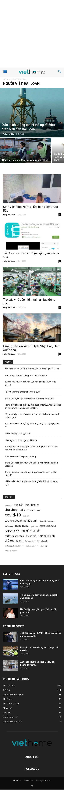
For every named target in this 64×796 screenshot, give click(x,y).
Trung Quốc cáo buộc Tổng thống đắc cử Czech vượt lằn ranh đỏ (31, 473)
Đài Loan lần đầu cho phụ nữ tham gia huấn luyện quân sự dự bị (31, 483)
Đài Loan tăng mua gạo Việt (17, 433)
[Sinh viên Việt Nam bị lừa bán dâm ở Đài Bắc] (32, 188)
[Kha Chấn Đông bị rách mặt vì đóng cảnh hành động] (10, 584)
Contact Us (28, 780)
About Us (17, 780)
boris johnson (32, 504)
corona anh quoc (34, 510)
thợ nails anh (46, 535)
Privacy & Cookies (43, 780)
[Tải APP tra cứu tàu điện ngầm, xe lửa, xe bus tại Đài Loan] (32, 235)
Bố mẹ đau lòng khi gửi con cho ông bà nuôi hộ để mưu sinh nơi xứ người (32, 415)
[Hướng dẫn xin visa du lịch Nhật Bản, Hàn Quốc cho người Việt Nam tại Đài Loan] (32, 327)
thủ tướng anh (14, 540)
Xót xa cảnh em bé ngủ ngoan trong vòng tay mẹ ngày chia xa (32, 425)
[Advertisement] (32, 34)
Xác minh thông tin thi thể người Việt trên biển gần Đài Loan (32, 368)
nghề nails (21, 525)
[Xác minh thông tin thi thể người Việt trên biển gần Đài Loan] (32, 112)
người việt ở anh (48, 525)
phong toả (31, 535)
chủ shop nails (15, 509)
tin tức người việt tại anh (14, 546)
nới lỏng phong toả (14, 535)
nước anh (31, 530)
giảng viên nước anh (47, 521)
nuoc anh (12, 531)
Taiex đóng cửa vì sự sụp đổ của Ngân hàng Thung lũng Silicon (30, 383)
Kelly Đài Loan (9, 214)
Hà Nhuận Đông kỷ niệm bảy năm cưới (22, 392)
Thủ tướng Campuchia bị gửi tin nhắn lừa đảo (26, 375)
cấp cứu (26, 516)
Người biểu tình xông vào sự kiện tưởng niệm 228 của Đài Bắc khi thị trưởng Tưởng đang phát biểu (33, 406)
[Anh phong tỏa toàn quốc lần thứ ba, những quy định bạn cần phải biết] (10, 665)
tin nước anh (42, 541)
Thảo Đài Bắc (8, 134)
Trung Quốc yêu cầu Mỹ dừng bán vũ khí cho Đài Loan (29, 398)
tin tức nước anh (32, 546)
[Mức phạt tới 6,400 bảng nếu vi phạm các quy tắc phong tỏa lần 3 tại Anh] (10, 651)
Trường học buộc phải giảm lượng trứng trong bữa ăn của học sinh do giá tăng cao (31, 448)
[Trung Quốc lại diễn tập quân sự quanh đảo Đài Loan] (10, 598)
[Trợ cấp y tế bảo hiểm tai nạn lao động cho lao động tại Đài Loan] (32, 281)
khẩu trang (9, 526)
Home (5, 79)
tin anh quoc (30, 541)
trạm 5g (44, 546)
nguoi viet (34, 526)
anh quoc (8, 505)
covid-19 (13, 514)
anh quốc (18, 504)
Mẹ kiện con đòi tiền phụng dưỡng (20, 456)
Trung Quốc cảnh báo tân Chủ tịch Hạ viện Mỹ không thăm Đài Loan (31, 464)
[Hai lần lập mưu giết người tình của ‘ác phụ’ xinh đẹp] (10, 613)
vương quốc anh (11, 551)
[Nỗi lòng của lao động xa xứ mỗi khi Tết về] (25, 157)
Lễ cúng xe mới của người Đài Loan (21, 440)
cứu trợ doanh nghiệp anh (21, 520)
